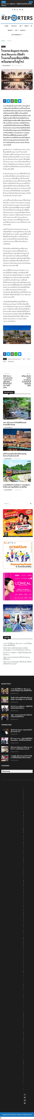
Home (6, 26)
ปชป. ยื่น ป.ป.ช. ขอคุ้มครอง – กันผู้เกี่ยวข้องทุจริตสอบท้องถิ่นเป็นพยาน (17, 653)
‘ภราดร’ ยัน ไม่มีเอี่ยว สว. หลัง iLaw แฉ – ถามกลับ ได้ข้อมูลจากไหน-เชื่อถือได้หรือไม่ (17, 644)
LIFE (16, 30)
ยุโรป (24, 359)
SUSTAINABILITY (16, 34)
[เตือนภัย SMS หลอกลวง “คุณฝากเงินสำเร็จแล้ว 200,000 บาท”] (5, 732)
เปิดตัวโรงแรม (11, 361)
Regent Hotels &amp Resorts (14, 359)
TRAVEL (9, 41)
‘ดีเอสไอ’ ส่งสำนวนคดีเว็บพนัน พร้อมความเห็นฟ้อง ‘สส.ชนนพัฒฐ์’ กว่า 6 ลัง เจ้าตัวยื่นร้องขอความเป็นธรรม (17, 649)
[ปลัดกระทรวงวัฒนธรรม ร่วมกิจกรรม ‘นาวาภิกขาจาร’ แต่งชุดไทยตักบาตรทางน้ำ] (5, 749)
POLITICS (14, 26)
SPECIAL (22, 30)
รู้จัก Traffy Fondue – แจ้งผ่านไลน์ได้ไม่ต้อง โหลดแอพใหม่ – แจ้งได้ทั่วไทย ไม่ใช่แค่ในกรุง (22, 740)
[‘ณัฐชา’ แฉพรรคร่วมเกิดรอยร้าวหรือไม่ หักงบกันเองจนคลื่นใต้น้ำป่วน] (5, 717)
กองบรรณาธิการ (8, 458)
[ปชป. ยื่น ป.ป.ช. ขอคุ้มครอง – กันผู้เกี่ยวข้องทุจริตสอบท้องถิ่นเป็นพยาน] (5, 708)
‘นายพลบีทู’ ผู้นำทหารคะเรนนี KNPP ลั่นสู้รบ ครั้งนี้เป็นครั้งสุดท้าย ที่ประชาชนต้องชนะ (21, 757)
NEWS (26, 26)
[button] (30, 2)
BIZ (21, 26)
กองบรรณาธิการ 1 (7, 65)
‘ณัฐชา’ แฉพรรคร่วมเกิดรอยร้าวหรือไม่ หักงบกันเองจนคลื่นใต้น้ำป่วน (16, 658)
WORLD (10, 30)
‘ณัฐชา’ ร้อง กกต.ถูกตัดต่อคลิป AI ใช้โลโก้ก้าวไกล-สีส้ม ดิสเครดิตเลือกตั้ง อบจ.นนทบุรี (17, 663)
